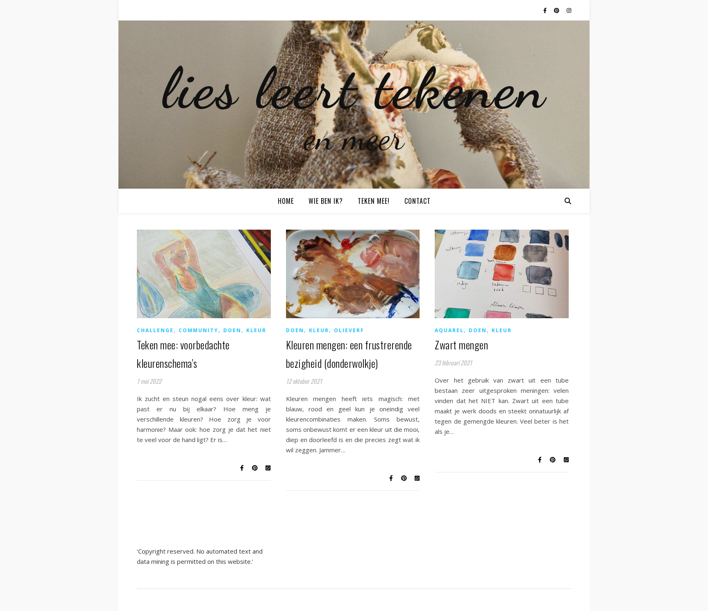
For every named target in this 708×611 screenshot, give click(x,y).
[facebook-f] (545, 10)
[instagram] (569, 10)
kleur (256, 330)
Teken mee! (374, 201)
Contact (417, 201)
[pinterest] (557, 10)
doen (232, 330)
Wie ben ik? (326, 201)
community (198, 330)
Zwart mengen (461, 344)
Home (286, 201)
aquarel (449, 330)
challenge (155, 330)
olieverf (349, 330)
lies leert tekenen (354, 88)
